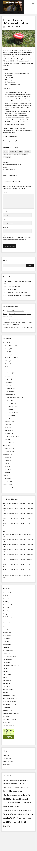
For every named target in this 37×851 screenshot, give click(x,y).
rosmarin (14, 810)
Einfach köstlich (7, 632)
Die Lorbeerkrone (7, 623)
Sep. (27, 503)
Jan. (7, 513)
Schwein (11, 415)
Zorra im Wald (6, 722)
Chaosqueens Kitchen (9, 605)
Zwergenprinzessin (9, 725)
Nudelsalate (10, 388)
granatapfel (19, 787)
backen (7, 457)
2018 (4, 513)
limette (10, 803)
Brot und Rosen (7, 599)
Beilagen (7, 430)
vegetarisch (13, 151)
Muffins (7, 352)
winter (6, 821)
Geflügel (11, 403)
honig (12, 791)
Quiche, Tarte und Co (10, 358)
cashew (26, 780)
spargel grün (16, 814)
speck (23, 814)
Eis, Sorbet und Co (12, 436)
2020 (4, 503)
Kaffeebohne (6, 653)
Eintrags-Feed (7, 758)
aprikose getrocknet (9, 780)
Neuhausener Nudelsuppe (10, 695)
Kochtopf (5, 677)
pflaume (15, 154)
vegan (21, 151)
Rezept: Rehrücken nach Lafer (15, 311)
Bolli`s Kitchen (7, 596)
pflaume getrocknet (23, 807)
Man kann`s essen (8, 689)
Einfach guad (6, 629)
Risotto (7, 427)
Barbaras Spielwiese (8, 592)
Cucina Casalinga (7, 617)
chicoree (6, 783)
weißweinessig (24, 818)
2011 (4, 549)
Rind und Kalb (12, 412)
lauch (30, 799)
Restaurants (6, 478)
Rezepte (5, 376)
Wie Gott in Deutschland (10, 719)
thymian (29, 814)
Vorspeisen (8, 379)
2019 (4, 508)
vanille (6, 818)
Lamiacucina (6, 686)
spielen (7, 469)
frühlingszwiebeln (9, 787)
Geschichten (6, 481)
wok (11, 822)
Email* (4, 219)
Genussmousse (7, 644)
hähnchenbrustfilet (10, 795)
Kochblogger (6, 662)
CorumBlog (6, 611)
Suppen (7, 382)
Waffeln (7, 367)
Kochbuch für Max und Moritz (11, 665)
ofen (16, 806)
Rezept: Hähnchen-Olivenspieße (12, 164)
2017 (4, 518)
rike (6, 26)
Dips (6, 439)
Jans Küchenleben (8, 650)
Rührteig (7, 361)
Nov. (32, 503)
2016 (4, 524)
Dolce (4, 626)
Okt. (29, 508)
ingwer (20, 795)
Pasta (6, 424)
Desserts (7, 433)
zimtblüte (16, 822)
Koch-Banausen (7, 659)
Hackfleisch (12, 406)
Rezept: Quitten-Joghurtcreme (11, 286)
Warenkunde (6, 484)
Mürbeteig (8, 355)
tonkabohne (7, 154)
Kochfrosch (6, 668)
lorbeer (16, 802)
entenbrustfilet (13, 783)
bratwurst (21, 780)
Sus (4, 319)
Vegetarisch (8, 421)
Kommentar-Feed (8, 761)
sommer (7, 813)
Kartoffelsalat (10, 391)
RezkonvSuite (6, 707)
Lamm (10, 409)
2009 (4, 559)
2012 (4, 544)
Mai (17, 503)
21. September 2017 (13, 26)
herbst (6, 151)
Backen (5, 343)
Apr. (15, 503)
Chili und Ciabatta (8, 608)
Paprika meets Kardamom (10, 698)
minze (29, 803)
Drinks (5, 475)
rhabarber (6, 810)
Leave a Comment (24, 26)
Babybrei (7, 472)
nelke (5, 807)
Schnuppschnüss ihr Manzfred (11, 713)
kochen (7, 463)
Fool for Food (6, 638)
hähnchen (18, 791)
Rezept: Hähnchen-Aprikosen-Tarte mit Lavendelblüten (18, 295)
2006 (4, 575)
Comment (5, 192)
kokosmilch (17, 799)
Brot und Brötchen (10, 346)
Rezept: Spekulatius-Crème (14, 319)
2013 (4, 539)
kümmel (24, 799)
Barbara (5, 314)
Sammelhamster (7, 710)
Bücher (5, 445)
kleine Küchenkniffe (8, 487)
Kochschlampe (7, 674)
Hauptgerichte (9, 394)
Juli (22, 503)
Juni (20, 503)
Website (5, 227)
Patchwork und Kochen (9, 701)
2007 (4, 570)
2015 (4, 529)
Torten (7, 364)
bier (17, 780)
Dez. (4, 510)
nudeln (10, 807)
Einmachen (15, 147)
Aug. (24, 503)
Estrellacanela (7, 635)
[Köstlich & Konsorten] (8, 738)
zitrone (22, 821)
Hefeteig (7, 349)
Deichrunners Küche (8, 620)
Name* (5, 211)
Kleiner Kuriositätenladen (10, 656)
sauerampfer (28, 810)
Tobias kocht (6, 716)
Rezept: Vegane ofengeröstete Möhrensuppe (15, 292)
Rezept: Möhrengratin (9, 169)
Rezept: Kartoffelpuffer (9, 289)
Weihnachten (8, 370)
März (12, 503)
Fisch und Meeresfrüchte (13, 397)
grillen (25, 787)
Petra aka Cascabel (8, 327)
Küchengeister (7, 680)
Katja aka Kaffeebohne (9, 322)
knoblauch (8, 798)
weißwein (13, 817)
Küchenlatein (6, 683)
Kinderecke (6, 454)
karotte (26, 795)
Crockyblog (6, 614)
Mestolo (5, 692)
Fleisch (8, 400)
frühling (22, 783)
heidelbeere (23, 154)
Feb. (10, 503)
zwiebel (7, 825)
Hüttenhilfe (6, 647)
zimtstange (7, 157)
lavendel (5, 802)
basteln (7, 460)
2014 (4, 534)
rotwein (21, 810)
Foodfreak (6, 641)
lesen (6, 466)
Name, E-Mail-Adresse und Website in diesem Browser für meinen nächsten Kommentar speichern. (17, 238)
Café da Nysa (6, 602)
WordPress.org (7, 764)
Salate (6, 385)
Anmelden (6, 755)
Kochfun (5, 671)
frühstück (27, 151)
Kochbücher (8, 451)
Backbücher (8, 448)
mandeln (23, 802)
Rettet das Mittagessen (9, 704)
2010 (4, 554)
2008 (4, 565)
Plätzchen (9, 373)
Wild (10, 418)
